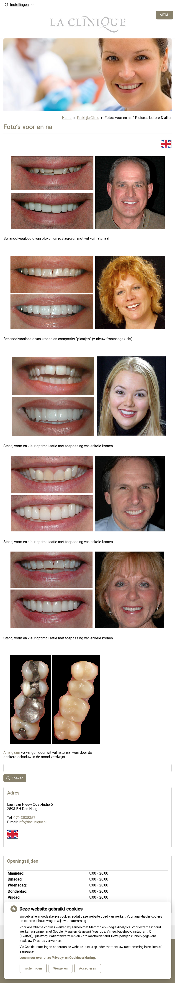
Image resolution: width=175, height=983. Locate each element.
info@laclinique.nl (32, 822)
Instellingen (33, 968)
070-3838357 (24, 818)
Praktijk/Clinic (88, 118)
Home (67, 118)
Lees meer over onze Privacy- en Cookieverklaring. (58, 957)
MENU (165, 15)
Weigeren (60, 968)
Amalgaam (11, 752)
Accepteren (87, 968)
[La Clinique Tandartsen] (87, 24)
